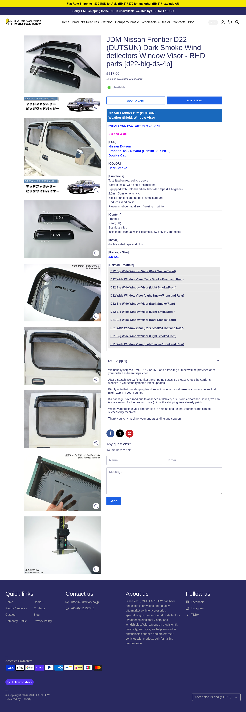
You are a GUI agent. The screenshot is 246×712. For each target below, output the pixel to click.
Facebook (197, 602)
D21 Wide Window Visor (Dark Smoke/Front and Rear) (147, 328)
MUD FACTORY (39, 695)
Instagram (197, 608)
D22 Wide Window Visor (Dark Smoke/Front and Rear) (147, 279)
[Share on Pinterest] (129, 434)
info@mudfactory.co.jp (85, 602)
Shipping (111, 78)
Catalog (107, 22)
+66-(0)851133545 (82, 608)
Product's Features (85, 22)
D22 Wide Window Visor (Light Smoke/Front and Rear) (147, 295)
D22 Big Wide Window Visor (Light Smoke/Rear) (142, 311)
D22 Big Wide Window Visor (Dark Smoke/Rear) (142, 303)
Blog (191, 22)
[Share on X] (120, 433)
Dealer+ (39, 602)
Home (65, 22)
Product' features (16, 608)
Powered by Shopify (18, 699)
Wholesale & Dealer (156, 22)
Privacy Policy (43, 621)
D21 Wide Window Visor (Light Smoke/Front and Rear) (147, 344)
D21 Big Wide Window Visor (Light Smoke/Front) (143, 336)
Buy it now (194, 100)
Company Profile (127, 22)
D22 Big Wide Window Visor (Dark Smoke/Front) (143, 271)
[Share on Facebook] (110, 433)
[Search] (237, 22)
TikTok (195, 614)
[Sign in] (222, 22)
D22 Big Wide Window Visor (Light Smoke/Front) (143, 287)
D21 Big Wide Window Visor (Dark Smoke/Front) (143, 319)
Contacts (179, 22)
